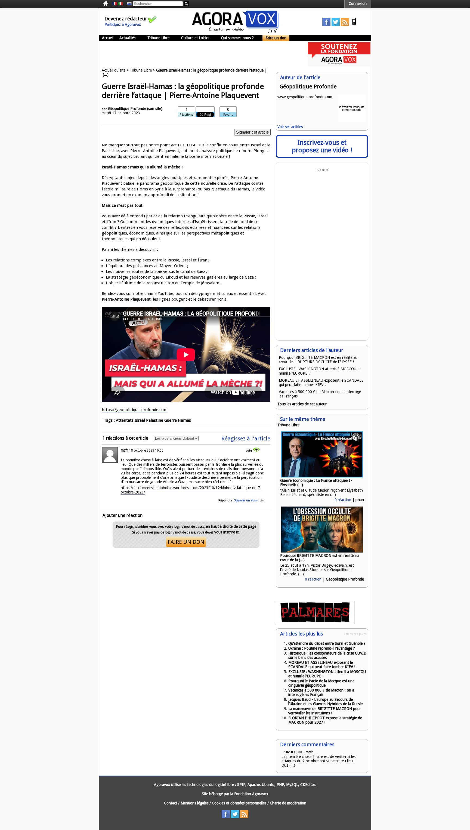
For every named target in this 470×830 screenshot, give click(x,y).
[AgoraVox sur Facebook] (326, 25)
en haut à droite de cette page (231, 526)
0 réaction (343, 500)
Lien (262, 500)
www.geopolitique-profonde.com (304, 97)
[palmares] (315, 623)
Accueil (107, 38)
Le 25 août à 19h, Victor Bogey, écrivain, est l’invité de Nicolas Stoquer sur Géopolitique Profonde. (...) (317, 569)
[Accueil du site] (235, 31)
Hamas (184, 420)
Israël (140, 420)
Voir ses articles (290, 127)
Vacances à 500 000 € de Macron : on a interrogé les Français (321, 692)
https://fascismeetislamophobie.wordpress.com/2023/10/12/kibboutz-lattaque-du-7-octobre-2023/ (191, 490)
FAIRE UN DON (186, 542)
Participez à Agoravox (122, 24)
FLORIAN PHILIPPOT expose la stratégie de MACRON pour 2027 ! (325, 720)
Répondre (225, 500)
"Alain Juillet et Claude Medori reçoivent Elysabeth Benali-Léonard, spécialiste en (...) (321, 492)
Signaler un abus (246, 500)
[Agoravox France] (114, 4)
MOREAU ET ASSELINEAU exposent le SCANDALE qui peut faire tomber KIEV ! (321, 382)
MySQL (292, 784)
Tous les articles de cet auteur (302, 404)
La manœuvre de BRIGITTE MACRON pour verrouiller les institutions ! (324, 710)
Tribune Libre (158, 38)
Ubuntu (268, 784)
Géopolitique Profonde (127, 108)
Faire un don (275, 38)
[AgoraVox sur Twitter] (336, 25)
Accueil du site (113, 70)
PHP (280, 784)
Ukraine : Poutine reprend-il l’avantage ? (321, 648)
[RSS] (345, 25)
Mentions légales (194, 803)
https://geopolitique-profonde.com (135, 409)
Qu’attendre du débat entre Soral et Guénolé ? (327, 643)
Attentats (125, 420)
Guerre (170, 420)
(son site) (154, 108)
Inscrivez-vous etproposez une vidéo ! (322, 146)
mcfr (124, 450)
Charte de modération (288, 803)
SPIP (241, 784)
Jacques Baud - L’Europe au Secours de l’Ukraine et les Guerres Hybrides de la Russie (325, 701)
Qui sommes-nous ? (237, 38)
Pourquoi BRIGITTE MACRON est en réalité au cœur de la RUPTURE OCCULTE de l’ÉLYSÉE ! (318, 359)
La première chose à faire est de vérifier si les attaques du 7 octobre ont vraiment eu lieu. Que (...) (318, 760)
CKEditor (307, 784)
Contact (170, 803)
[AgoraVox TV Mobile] (354, 25)
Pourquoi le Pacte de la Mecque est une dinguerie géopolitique (321, 683)
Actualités (127, 38)
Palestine (154, 420)
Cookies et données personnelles (239, 803)
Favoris (228, 114)
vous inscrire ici (226, 532)
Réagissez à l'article (245, 438)
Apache (254, 784)
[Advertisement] (198, 54)
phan (359, 500)
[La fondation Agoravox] (339, 65)
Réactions (186, 114)
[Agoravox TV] (128, 4)
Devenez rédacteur (125, 18)
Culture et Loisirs (195, 38)
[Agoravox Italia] (120, 4)
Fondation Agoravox (251, 794)
